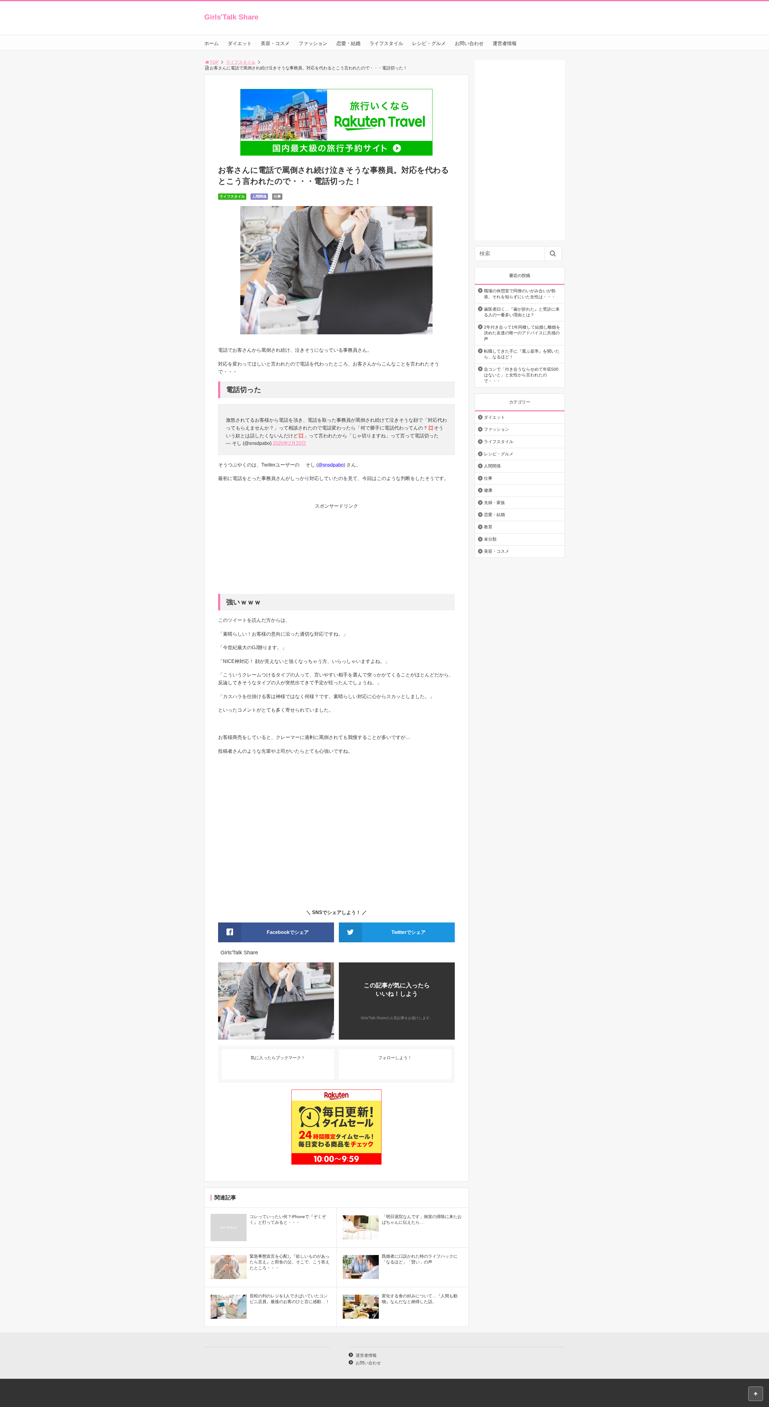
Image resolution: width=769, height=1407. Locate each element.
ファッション (313, 43)
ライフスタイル (386, 43)
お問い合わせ (469, 43)
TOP (214, 62)
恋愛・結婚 (348, 43)
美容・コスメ (275, 43)
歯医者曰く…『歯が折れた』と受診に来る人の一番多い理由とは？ (522, 312)
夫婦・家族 (494, 502)
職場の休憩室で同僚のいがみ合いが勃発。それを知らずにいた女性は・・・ (519, 293)
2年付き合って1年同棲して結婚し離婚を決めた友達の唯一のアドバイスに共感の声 (522, 333)
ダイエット (240, 43)
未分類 (490, 539)
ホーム (211, 43)
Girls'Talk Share (231, 17)
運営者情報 (505, 43)
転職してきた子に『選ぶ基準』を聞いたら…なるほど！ (522, 354)
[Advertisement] (336, 552)
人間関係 (259, 196)
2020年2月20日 (289, 443)
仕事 (277, 196)
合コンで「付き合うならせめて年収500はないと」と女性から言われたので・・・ (521, 375)
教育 (488, 526)
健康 (488, 490)
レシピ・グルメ (429, 43)
